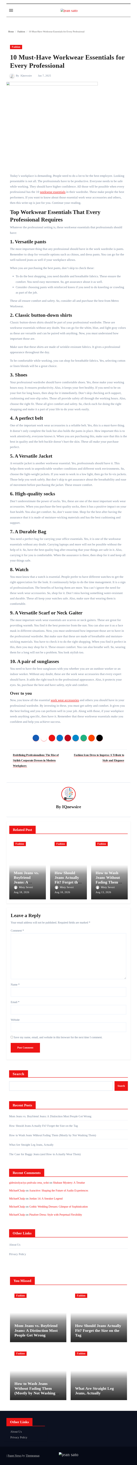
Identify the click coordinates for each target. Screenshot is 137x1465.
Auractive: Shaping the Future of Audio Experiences (58, 1190)
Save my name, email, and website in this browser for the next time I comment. (58, 1037)
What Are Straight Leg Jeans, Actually (31, 1144)
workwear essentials (52, 192)
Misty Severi (26, 887)
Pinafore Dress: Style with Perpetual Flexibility (55, 1214)
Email (15, 1002)
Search (18, 1074)
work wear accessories (65, 700)
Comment (17, 930)
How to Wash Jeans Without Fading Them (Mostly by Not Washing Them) (109, 882)
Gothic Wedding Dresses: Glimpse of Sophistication (58, 1206)
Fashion (16, 47)
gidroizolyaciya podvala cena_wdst (29, 1182)
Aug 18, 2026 (21, 892)
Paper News (14, 1455)
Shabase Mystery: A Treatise (69, 1182)
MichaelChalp (17, 1190)
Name (15, 984)
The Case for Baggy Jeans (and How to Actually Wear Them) (45, 1154)
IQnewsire (26, 75)
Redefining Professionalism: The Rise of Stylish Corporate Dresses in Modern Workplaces (36, 760)
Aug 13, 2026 (103, 892)
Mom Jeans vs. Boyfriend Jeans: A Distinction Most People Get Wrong (50, 1116)
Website (15, 1019)
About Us (15, 1244)
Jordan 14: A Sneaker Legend (46, 1198)
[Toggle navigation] (11, 10)
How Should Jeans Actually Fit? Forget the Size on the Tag (67, 880)
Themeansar (32, 1455)
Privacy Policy (17, 1254)
